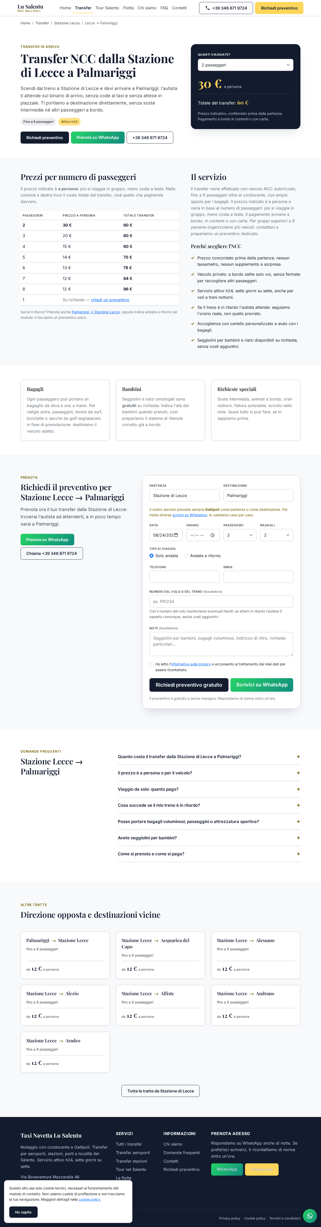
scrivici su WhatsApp (190, 515)
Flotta (128, 7)
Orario (192, 525)
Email (228, 567)
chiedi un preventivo (110, 299)
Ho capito (23, 1212)
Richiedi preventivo (279, 8)
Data (153, 525)
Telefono (157, 567)
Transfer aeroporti (133, 1152)
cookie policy (89, 1199)
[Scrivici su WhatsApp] (310, 1216)
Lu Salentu (30, 7)
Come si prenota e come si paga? (151, 853)
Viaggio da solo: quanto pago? (148, 789)
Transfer (83, 7)
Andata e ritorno (205, 555)
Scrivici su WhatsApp (262, 685)
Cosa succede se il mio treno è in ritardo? (159, 805)
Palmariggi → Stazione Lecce (96, 312)
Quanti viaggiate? (214, 54)
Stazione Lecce (66, 23)
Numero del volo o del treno (185, 591)
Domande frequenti (182, 1152)
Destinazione (235, 485)
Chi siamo (147, 7)
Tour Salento (107, 7)
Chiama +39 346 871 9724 (51, 553)
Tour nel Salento (131, 1169)
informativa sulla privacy (191, 664)
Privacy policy (229, 1218)
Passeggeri (233, 525)
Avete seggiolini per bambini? (147, 837)
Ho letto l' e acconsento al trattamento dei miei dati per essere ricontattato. (220, 667)
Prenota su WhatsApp (97, 137)
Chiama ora (262, 1169)
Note (163, 628)
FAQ (164, 7)
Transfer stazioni (131, 1161)
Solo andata (166, 555)
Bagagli (267, 525)
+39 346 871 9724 (229, 8)
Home (65, 7)
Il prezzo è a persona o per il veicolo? (155, 772)
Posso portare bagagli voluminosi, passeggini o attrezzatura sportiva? (188, 821)
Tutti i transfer (129, 1144)
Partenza (158, 485)
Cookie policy (254, 1218)
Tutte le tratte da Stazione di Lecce (160, 1090)
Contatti (179, 7)
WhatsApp (227, 1169)
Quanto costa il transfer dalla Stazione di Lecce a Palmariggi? (179, 756)
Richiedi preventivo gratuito (189, 685)
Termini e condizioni (284, 1218)
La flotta (123, 1177)
